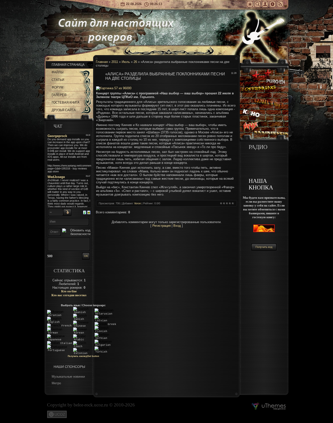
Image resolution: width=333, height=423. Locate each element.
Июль (126, 62)
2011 (114, 62)
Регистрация (265, 4)
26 (135, 62)
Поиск (257, 4)
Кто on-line (69, 291)
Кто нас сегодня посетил (68, 295)
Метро (56, 383)
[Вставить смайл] (88, 212)
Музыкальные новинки (68, 376)
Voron (137, 203)
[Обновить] (84, 212)
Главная (249, 4)
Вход (272, 4)
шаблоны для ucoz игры (269, 406)
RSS (280, 4)
